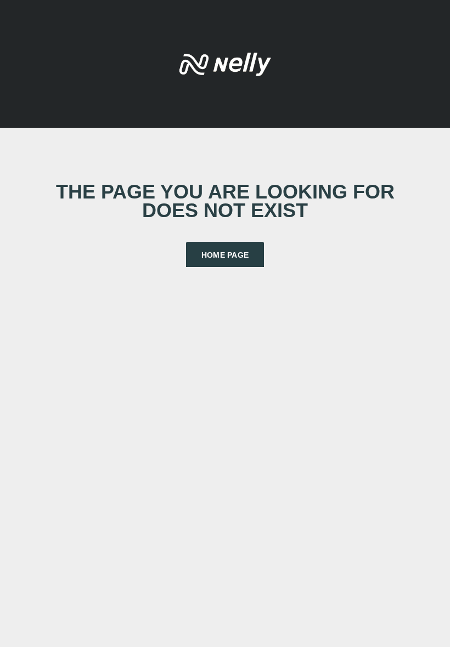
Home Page (225, 255)
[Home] (225, 63)
